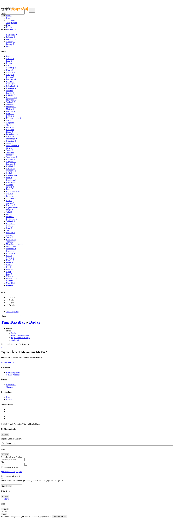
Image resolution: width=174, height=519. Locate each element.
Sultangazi (11, 107)
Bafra (9, 265)
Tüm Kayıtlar (12, 311)
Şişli (8, 125)
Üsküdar (10, 84)
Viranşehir (11, 198)
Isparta (9, 189)
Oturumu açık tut (11, 467)
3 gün (11, 300)
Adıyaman (11, 162)
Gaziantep (11, 68)
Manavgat (11, 249)
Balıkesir (10, 159)
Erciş (9, 274)
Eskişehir (10, 95)
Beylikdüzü (11, 219)
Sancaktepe (11, 157)
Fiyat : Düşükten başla (20, 335)
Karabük (10, 253)
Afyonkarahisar (13, 207)
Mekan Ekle (11, 29)
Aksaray (10, 203)
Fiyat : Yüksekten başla (20, 338)
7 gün (11, 303)
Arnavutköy (11, 175)
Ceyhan (10, 258)
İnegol (9, 210)
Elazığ (9, 132)
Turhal (9, 237)
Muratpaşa (11, 100)
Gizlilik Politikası (13, 375)
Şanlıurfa (10, 102)
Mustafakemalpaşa (14, 244)
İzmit (9, 178)
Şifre (3, 462)
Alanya (10, 235)
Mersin (9, 91)
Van (8, 120)
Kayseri (10, 81)
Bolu (9, 255)
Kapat (4, 514)
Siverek (10, 187)
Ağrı (8, 272)
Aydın (9, 194)
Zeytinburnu (12, 134)
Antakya (10, 168)
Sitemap (9, 387)
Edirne (9, 214)
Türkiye (5, 499)
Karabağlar (11, 97)
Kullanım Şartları (13, 372)
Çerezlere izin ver (59, 517)
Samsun (10, 113)
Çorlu (9, 173)
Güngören (11, 141)
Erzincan (10, 233)
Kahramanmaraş (13, 118)
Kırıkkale (10, 166)
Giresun (10, 251)
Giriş (13, 20)
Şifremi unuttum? (8, 472)
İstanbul (10, 56)
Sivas (9, 148)
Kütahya (10, 182)
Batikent (10, 130)
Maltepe (10, 109)
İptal (9, 486)
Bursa (9, 63)
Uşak (9, 201)
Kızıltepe (10, 205)
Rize (8, 267)
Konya (9, 70)
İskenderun (11, 196)
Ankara (10, 59)
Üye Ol (9, 399)
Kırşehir (10, 260)
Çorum (9, 184)
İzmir (9, 61)
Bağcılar (10, 77)
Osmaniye (11, 171)
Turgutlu (10, 242)
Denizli (10, 127)
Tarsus (9, 150)
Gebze (9, 143)
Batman (10, 116)
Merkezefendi (12, 146)
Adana (9, 65)
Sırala (13, 333)
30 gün (12, 305)
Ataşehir (10, 123)
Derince (10, 217)
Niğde (9, 276)
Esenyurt (10, 164)
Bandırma (11, 239)
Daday (9, 285)
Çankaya (10, 72)
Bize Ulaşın (11, 385)
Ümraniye (11, 88)
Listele (8, 16)
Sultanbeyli (11, 139)
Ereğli (9, 269)
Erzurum (10, 111)
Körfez (9, 281)
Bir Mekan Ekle (7, 362)
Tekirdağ (10, 221)
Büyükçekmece (13, 191)
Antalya (10, 75)
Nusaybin (10, 283)
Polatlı (9, 262)
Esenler (10, 93)
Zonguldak (11, 246)
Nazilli (9, 226)
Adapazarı (11, 136)
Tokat (9, 212)
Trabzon (10, 152)
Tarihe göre (15, 340)
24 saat (12, 297)
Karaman (10, 223)
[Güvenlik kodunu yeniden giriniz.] (2, 478)
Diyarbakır (11, 79)
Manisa (10, 155)
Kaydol (14, 23)
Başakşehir (11, 180)
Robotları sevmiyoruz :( (10, 476)
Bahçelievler (12, 86)
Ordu (9, 228)
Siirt (8, 230)
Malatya (10, 104)
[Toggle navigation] (32, 10)
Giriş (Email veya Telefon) (11, 457)
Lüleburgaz (11, 278)
